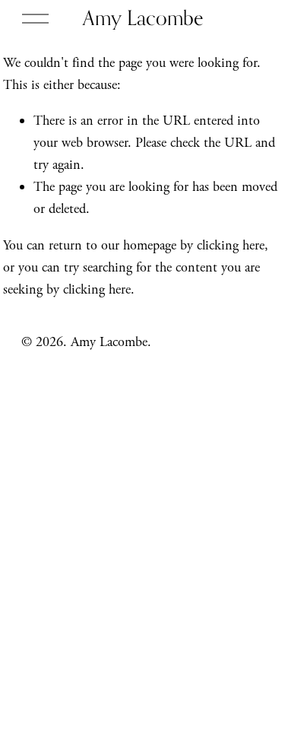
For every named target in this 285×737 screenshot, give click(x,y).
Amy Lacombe (143, 17)
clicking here (230, 245)
